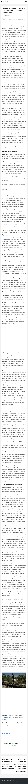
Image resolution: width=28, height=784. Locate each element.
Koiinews (4, 1)
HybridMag (16, 781)
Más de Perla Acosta (16, 745)
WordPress (9, 781)
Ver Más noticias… (6, 733)
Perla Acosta (15, 743)
